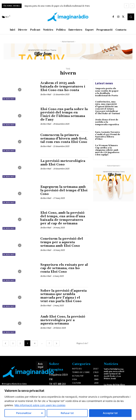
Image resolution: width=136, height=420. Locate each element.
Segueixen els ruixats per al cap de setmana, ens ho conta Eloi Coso (64, 268)
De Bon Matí (9, 99)
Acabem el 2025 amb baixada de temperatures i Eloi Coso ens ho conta (62, 86)
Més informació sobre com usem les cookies (40, 405)
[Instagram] (118, 16)
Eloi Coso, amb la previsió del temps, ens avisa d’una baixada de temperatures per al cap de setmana (62, 218)
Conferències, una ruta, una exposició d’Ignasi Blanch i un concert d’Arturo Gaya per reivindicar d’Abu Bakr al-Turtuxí (107, 107)
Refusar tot (67, 412)
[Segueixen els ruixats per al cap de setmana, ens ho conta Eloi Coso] (19, 271)
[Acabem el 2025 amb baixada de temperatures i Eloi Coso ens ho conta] (19, 89)
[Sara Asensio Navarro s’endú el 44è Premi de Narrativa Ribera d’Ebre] (127, 136)
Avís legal (40, 365)
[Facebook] (113, 16)
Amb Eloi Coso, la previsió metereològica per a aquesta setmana (62, 320)
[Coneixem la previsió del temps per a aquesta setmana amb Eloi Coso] (19, 245)
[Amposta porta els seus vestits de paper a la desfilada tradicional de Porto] (127, 92)
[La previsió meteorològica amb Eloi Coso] (19, 167)
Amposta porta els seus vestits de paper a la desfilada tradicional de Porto (57, 6)
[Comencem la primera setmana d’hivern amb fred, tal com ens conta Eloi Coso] (19, 141)
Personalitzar (23, 412)
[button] (131, 16)
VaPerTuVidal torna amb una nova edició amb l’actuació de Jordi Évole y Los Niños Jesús (114, 374)
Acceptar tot (110, 412)
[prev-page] (5, 343)
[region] (68, 402)
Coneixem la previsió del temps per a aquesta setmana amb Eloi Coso (61, 242)
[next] (132, 6)
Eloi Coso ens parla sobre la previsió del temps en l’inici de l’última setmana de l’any (64, 114)
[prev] (126, 6)
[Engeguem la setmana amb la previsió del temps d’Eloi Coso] (19, 193)
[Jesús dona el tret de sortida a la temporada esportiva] (127, 123)
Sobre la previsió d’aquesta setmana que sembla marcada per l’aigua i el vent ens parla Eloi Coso (63, 296)
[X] (123, 16)
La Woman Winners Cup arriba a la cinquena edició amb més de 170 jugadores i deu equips (107, 150)
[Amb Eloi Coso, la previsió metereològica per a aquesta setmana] (19, 323)
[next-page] (56, 343)
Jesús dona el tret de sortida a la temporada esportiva (107, 122)
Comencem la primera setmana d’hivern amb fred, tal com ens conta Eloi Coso (63, 138)
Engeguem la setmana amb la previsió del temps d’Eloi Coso (63, 190)
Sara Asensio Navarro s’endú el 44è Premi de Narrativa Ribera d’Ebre (107, 136)
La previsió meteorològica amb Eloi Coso (62, 163)
